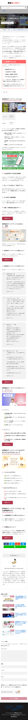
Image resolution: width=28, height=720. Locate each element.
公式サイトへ (7, 218)
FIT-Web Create (15, 714)
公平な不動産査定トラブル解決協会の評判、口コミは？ (20, 598)
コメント (4, 648)
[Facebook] (6, 544)
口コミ (11, 22)
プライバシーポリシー (10, 706)
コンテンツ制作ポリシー (18, 707)
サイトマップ (9, 707)
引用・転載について (20, 706)
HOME (5, 29)
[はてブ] (23, 544)
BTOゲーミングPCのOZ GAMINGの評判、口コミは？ (21, 615)
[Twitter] (12, 544)
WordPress (14, 716)
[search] (25, 7)
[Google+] (17, 544)
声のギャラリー (18, 712)
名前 (2, 663)
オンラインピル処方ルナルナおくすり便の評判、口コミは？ (20, 632)
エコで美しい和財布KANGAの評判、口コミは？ (20, 606)
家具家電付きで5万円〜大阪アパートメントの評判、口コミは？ (21, 623)
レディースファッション (9, 605)
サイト (2, 676)
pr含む (4, 10)
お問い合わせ (15, 709)
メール (2, 670)
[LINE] (15, 546)
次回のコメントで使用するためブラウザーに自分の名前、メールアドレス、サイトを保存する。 (14, 686)
